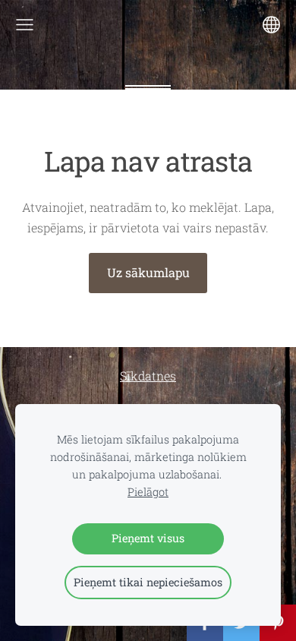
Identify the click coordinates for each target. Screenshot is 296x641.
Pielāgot (148, 492)
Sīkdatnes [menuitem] (148, 376)
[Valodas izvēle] (271, 25)
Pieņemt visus (148, 538)
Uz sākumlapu (148, 272)
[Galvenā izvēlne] (25, 25)
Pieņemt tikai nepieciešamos (148, 582)
